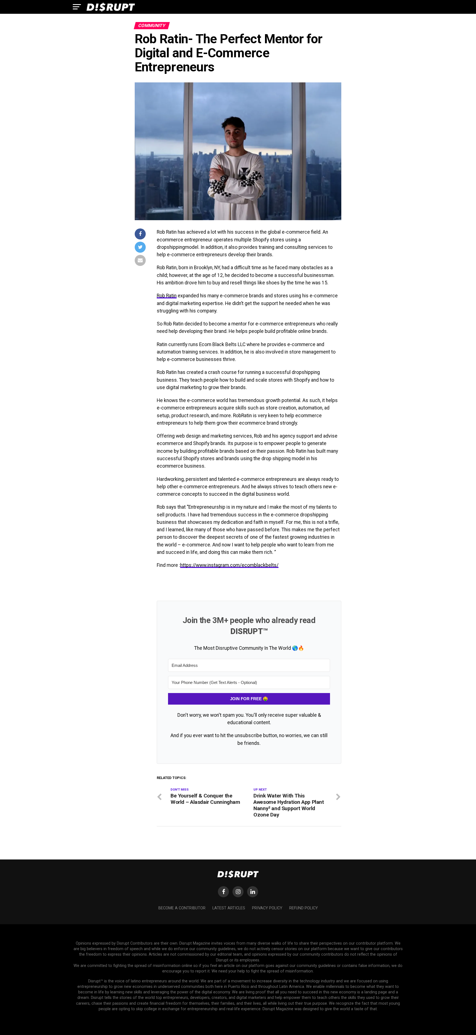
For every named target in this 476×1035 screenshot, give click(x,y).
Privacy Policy (267, 908)
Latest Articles (228, 908)
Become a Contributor (181, 908)
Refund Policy (303, 908)
